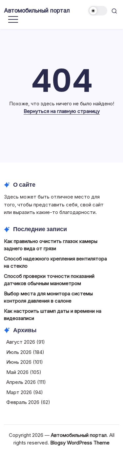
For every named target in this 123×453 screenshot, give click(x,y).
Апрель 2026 (21, 382)
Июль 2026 (18, 352)
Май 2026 (17, 372)
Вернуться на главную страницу (62, 111)
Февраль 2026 (22, 402)
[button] (97, 10)
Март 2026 (19, 392)
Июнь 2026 (18, 362)
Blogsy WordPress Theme (80, 443)
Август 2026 (20, 342)
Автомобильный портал (37, 10)
